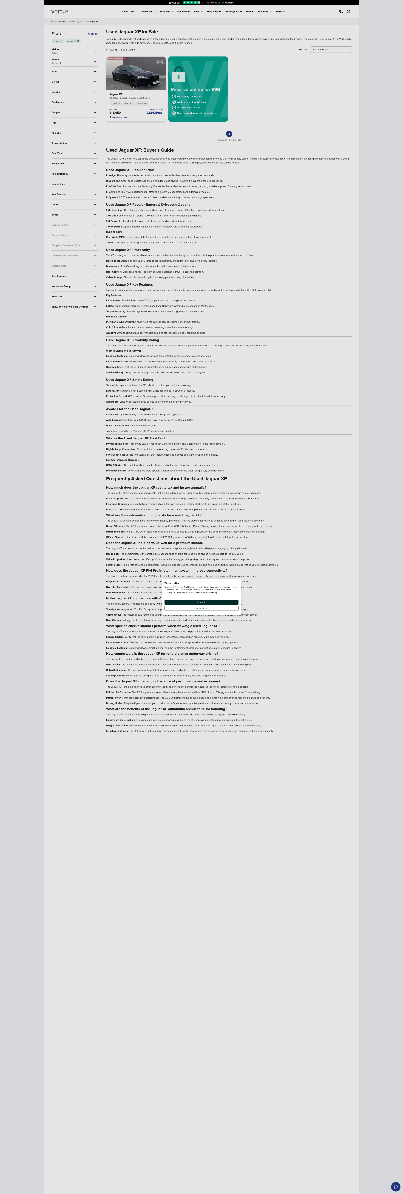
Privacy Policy (211, 592)
